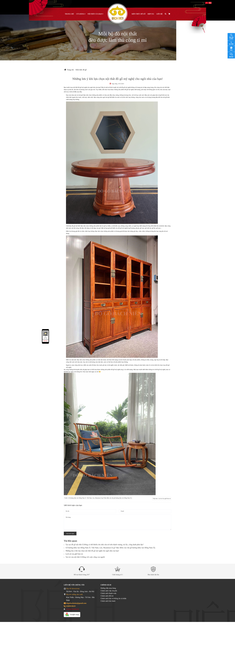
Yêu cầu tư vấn (231, 38)
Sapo (121, 621)
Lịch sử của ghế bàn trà (74, 554)
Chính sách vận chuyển (109, 591)
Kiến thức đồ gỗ (138, 14)
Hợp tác (151, 14)
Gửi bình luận (70, 533)
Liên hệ (159, 14)
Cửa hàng (80, 14)
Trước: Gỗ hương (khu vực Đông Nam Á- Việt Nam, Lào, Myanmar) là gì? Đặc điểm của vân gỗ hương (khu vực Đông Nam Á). (98, 498)
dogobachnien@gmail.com (76, 603)
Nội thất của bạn (95, 14)
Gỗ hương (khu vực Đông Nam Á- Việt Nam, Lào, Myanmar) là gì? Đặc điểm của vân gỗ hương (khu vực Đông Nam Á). (111, 548)
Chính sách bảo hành (108, 601)
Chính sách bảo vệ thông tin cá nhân (113, 598)
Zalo (231, 50)
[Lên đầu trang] (230, 649)
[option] (117, 37)
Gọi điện (231, 44)
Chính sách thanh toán (108, 593)
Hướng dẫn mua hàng (108, 588)
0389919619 (70, 606)
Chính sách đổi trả (107, 596)
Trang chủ (69, 14)
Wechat (231, 57)
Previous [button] (1, 40)
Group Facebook (72, 609)
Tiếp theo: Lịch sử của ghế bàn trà (162, 498)
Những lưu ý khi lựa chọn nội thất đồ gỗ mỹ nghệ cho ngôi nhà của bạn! (92, 551)
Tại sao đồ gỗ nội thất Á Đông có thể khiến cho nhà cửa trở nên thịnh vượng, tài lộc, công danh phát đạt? (105, 544)
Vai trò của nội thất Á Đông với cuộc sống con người (85, 557)
